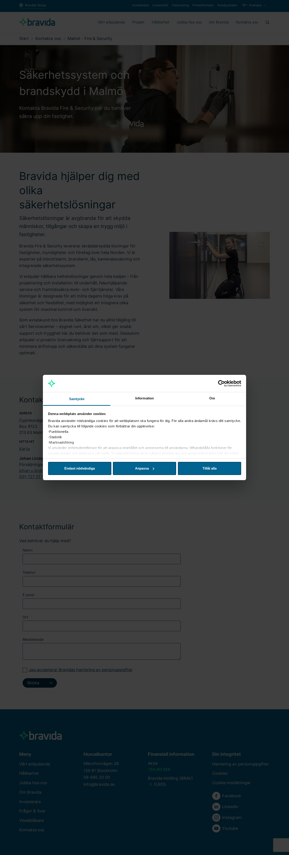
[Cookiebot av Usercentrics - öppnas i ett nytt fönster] (221, 383)
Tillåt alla (210, 468)
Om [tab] (212, 398)
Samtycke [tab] (77, 399)
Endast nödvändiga (79, 468)
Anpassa (142, 468)
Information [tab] (144, 398)
